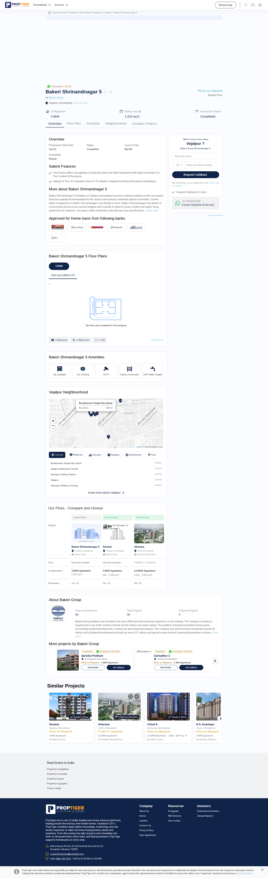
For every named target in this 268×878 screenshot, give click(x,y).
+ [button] (53, 421)
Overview (54, 123)
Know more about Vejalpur (104, 492)
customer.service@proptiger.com (67, 854)
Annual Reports (205, 816)
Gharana (139, 546)
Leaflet (138, 446)
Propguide (173, 811)
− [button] (53, 425)
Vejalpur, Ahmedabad (60, 103)
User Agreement (147, 835)
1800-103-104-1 (63, 858)
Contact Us (145, 825)
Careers (143, 821)
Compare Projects (144, 123)
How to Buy (174, 821)
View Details (93, 667)
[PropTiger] (17, 5)
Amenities (93, 123)
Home (142, 816)
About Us (144, 811)
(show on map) (80, 103)
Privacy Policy (146, 830)
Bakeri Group (56, 97)
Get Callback (118, 667)
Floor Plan (74, 123)
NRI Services (174, 816)
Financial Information (208, 811)
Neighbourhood (115, 123)
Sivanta (107, 546)
